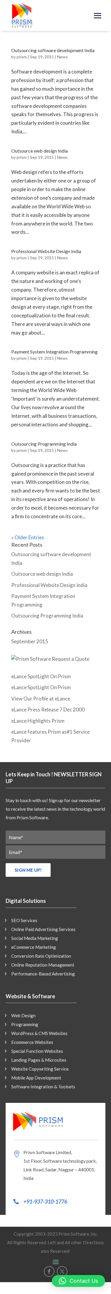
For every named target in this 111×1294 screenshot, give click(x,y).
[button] (78, 1281)
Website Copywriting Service (40, 1069)
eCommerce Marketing (33, 947)
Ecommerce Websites (32, 1042)
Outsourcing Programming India (44, 444)
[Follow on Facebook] (49, 1271)
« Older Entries (27, 537)
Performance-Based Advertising (43, 974)
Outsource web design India (39, 150)
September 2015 (29, 641)
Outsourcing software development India (52, 50)
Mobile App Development (36, 1078)
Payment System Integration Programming (54, 351)
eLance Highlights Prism (38, 721)
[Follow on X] (62, 1271)
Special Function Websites (37, 1051)
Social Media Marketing (34, 938)
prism (22, 56)
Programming (24, 1024)
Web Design (23, 1015)
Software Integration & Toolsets (43, 1087)
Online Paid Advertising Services (43, 929)
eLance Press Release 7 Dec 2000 (48, 709)
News (62, 56)
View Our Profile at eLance (40, 698)
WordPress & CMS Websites (39, 1033)
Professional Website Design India (46, 251)
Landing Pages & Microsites (38, 1060)
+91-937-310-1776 (45, 1201)
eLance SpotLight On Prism (41, 676)
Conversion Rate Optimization (41, 956)
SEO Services (24, 920)
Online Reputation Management (42, 965)
